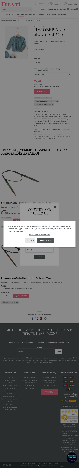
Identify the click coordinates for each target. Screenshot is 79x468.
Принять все (45, 240)
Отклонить (30, 240)
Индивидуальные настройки (39, 234)
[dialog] (39, 234)
